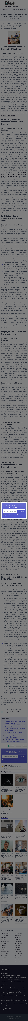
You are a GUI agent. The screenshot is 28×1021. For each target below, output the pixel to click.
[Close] (24, 505)
